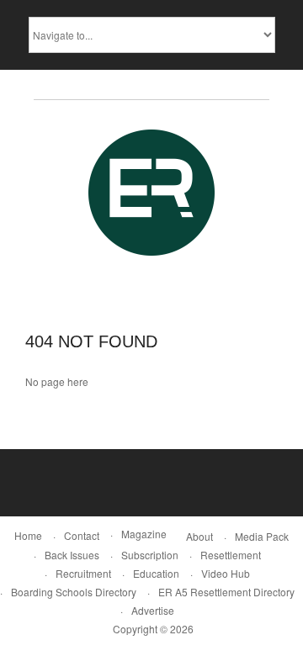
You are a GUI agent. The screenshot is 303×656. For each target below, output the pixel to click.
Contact (81, 535)
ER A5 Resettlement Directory (226, 592)
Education (156, 573)
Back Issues (72, 555)
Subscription (149, 555)
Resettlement (230, 555)
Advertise (152, 610)
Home (28, 535)
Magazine (144, 533)
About (199, 536)
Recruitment (83, 573)
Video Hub (225, 573)
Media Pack (262, 536)
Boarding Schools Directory (73, 592)
